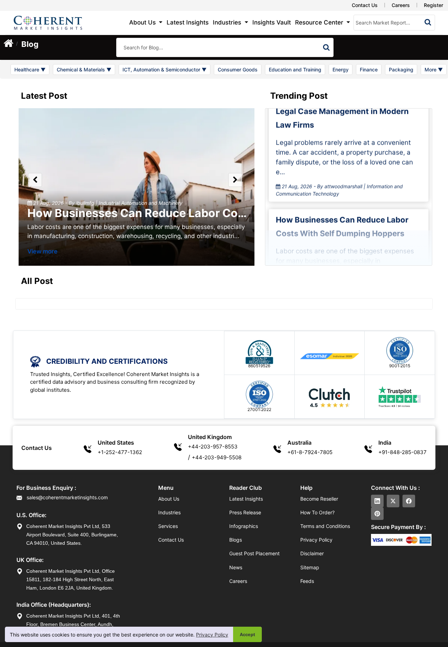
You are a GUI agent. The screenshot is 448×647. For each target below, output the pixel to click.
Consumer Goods (238, 69)
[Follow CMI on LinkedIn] (377, 501)
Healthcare (30, 69)
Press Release (245, 512)
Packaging (401, 69)
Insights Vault (271, 22)
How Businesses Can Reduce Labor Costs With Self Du (173, 213)
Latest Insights (188, 22)
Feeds (307, 581)
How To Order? (317, 512)
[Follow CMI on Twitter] (393, 501)
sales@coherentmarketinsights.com (66, 497)
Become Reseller (319, 499)
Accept (247, 634)
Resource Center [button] (320, 22)
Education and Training (295, 69)
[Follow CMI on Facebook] (408, 501)
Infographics (243, 526)
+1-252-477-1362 (120, 452)
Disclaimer (312, 553)
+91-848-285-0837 (402, 452)
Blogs (235, 540)
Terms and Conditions (325, 526)
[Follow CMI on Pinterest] (377, 513)
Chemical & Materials (84, 69)
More (434, 69)
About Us (168, 499)
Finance (369, 69)
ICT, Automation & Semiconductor (164, 69)
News (235, 567)
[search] (428, 22)
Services (168, 526)
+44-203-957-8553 (213, 446)
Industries (169, 512)
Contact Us (365, 5)
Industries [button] (228, 22)
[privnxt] (35, 180)
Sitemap (309, 567)
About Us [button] (143, 22)
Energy (340, 69)
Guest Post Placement (254, 553)
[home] (8, 45)
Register (433, 5)
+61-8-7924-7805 (309, 452)
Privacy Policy (212, 635)
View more (40, 251)
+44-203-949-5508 (216, 457)
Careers (401, 5)
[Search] (326, 47)
